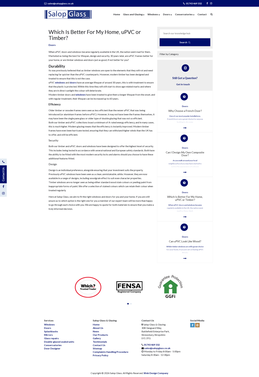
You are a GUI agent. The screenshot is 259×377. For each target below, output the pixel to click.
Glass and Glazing (133, 14)
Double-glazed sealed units (59, 341)
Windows (152, 14)
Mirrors (48, 334)
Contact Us (99, 345)
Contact (202, 14)
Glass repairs (51, 338)
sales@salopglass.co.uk (60, 3)
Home (116, 14)
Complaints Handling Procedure (110, 351)
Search (184, 42)
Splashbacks (51, 331)
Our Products (100, 334)
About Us (98, 327)
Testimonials (100, 341)
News (96, 331)
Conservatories (184, 14)
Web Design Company (156, 373)
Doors (166, 14)
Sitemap (97, 348)
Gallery (97, 338)
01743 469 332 (194, 3)
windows (60, 82)
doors (73, 82)
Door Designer (52, 348)
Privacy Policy (100, 355)
